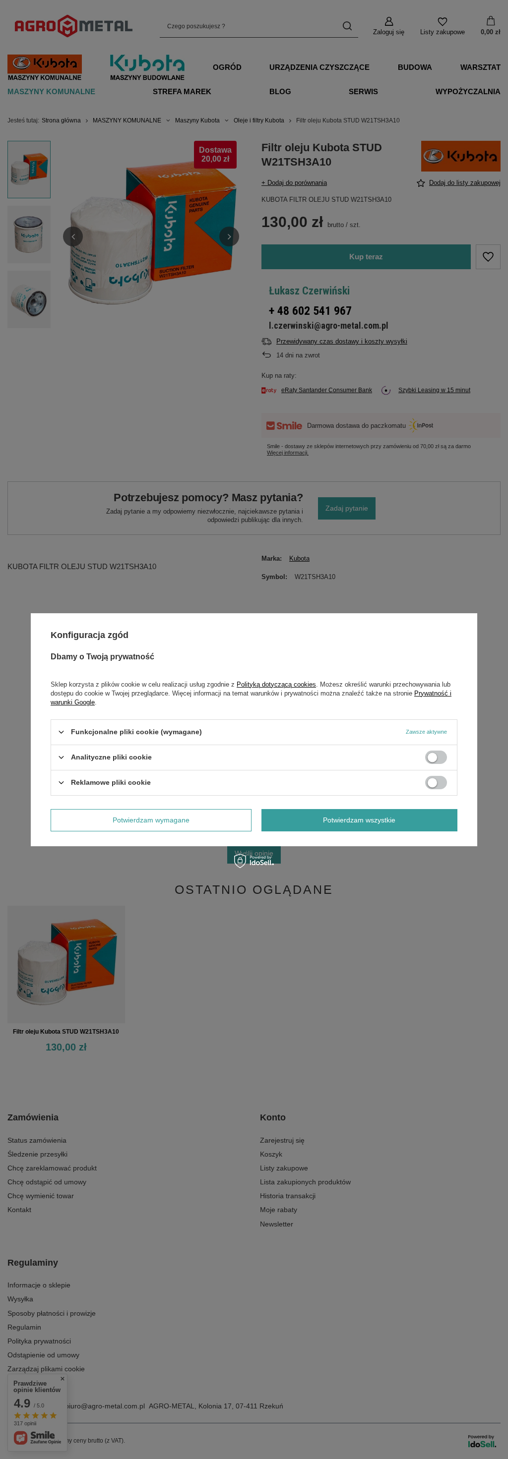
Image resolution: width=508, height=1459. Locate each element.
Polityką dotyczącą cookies (276, 684)
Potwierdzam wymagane (151, 820)
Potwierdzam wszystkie (359, 820)
